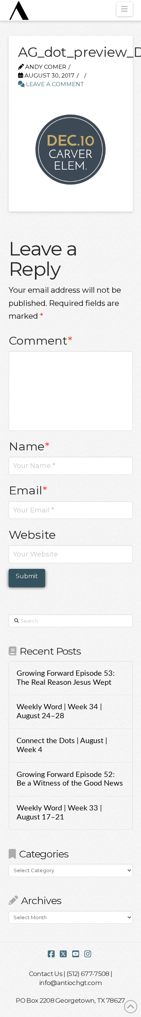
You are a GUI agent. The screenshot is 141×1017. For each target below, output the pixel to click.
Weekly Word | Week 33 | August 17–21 (59, 812)
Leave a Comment (54, 84)
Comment (41, 340)
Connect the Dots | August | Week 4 (62, 745)
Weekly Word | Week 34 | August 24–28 (59, 711)
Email (28, 490)
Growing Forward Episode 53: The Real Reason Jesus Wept (66, 678)
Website (32, 535)
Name (29, 446)
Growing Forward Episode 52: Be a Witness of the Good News (70, 779)
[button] (125, 9)
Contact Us (45, 973)
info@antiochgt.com (70, 983)
